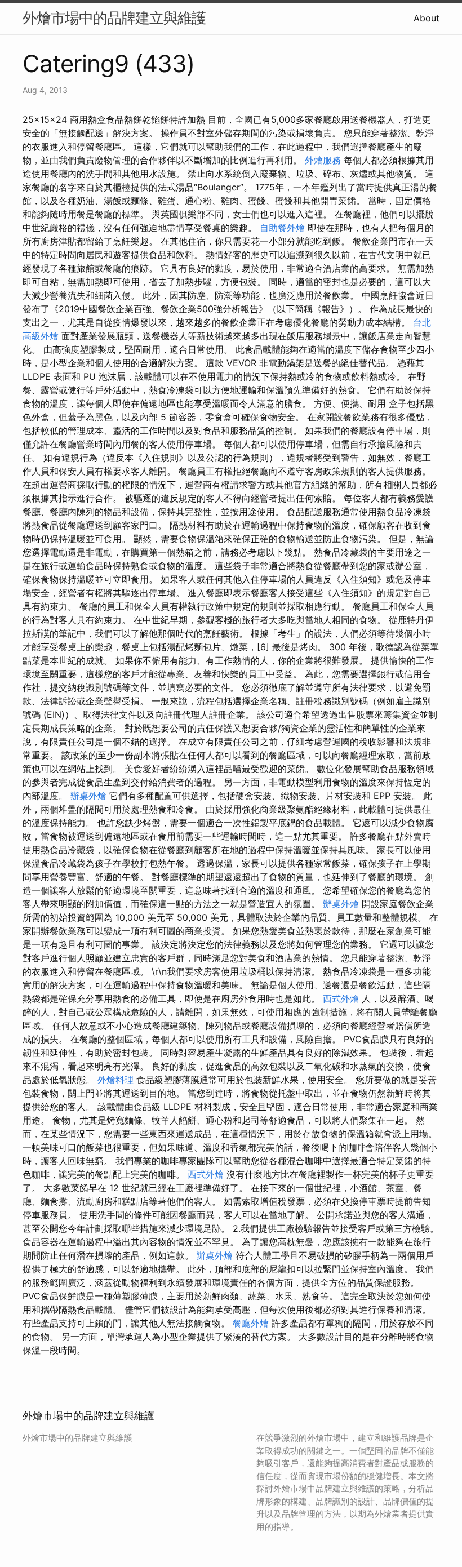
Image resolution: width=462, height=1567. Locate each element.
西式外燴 (341, 998)
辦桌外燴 (88, 795)
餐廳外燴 (251, 1323)
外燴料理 (115, 1079)
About (426, 18)
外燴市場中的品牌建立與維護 (114, 17)
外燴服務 (323, 160)
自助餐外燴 (282, 227)
